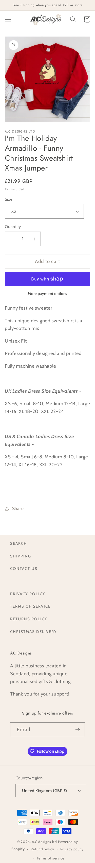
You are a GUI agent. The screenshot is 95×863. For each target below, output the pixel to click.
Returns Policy (28, 619)
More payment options (47, 293)
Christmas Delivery (33, 631)
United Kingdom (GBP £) (44, 790)
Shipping (20, 556)
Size (8, 199)
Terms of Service (30, 606)
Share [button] (18, 508)
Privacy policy (72, 849)
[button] (8, 19)
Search (18, 543)
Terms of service (50, 858)
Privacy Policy (27, 594)
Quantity (13, 226)
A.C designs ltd (44, 842)
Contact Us (23, 568)
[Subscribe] (78, 729)
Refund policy (42, 849)
